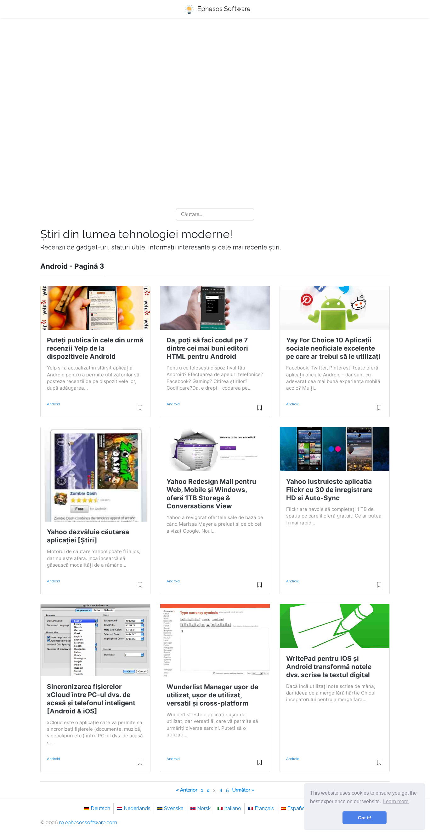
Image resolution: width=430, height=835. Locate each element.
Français (264, 808)
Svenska (174, 808)
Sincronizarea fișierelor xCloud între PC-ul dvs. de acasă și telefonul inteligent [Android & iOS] (91, 699)
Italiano (232, 808)
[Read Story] (140, 410)
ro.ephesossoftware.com (88, 823)
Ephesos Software (223, 9)
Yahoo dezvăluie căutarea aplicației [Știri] (88, 536)
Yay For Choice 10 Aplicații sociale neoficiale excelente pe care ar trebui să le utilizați (333, 348)
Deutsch (100, 808)
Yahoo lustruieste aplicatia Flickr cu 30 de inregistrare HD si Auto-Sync (329, 490)
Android (53, 404)
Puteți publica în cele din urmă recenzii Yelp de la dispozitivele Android (95, 348)
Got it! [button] (364, 817)
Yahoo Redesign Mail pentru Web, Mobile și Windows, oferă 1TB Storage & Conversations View (211, 494)
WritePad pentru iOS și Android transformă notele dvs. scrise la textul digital (328, 667)
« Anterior (186, 789)
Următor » (243, 789)
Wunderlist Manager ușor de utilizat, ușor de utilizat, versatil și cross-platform (212, 695)
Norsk (204, 808)
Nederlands (137, 808)
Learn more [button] (396, 801)
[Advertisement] (215, 73)
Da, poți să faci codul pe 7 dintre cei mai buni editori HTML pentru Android (207, 348)
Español (296, 808)
